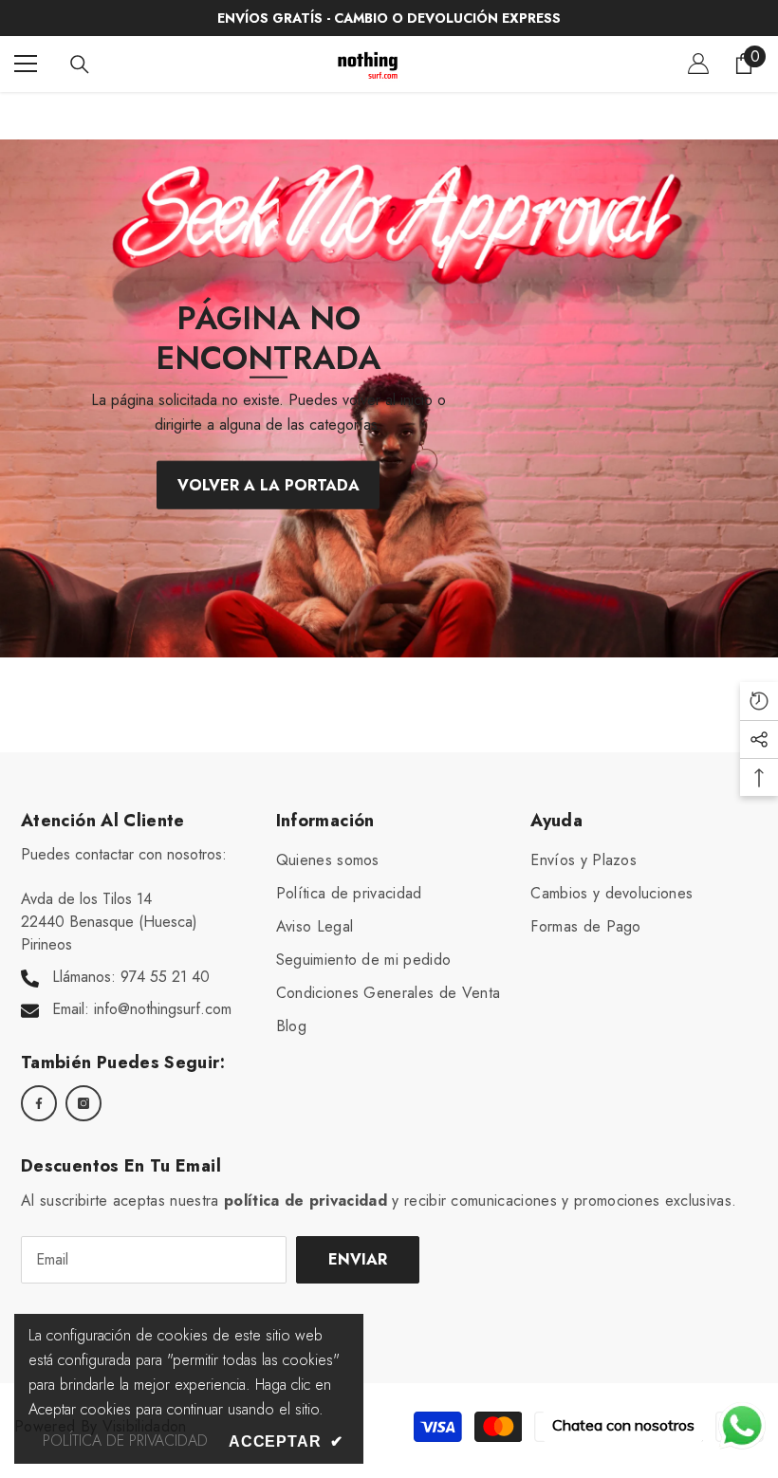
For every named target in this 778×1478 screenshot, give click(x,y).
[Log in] (698, 63)
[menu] (25, 63)
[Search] (79, 64)
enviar (357, 1259)
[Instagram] (83, 1103)
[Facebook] (39, 1103)
